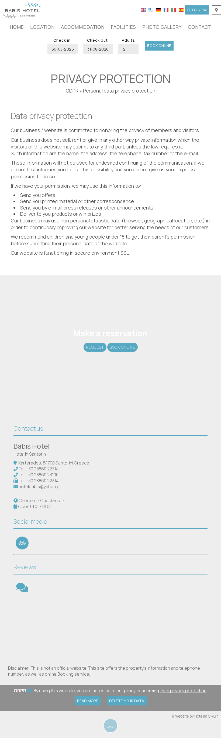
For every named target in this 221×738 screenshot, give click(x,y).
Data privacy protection (183, 691)
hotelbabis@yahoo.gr (40, 486)
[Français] (166, 9)
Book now (197, 9)
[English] (143, 9)
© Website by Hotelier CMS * (195, 716)
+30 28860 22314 (42, 469)
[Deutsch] (158, 9)
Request (95, 347)
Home (17, 27)
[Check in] (62, 49)
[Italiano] (173, 9)
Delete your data (126, 700)
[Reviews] (22, 590)
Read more (87, 700)
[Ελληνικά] (151, 9)
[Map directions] (216, 10)
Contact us (28, 428)
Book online (159, 45)
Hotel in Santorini (30, 454)
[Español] (181, 9)
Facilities (123, 27)
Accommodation (82, 27)
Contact (199, 27)
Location (42, 27)
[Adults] (128, 49)
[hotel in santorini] (22, 10)
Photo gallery (161, 27)
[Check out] (97, 49)
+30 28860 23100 (42, 475)
